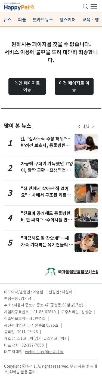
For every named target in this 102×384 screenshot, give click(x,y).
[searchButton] (85, 6)
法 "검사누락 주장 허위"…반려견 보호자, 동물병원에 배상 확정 (45, 145)
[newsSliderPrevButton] (79, 126)
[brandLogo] (19, 6)
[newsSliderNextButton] (93, 126)
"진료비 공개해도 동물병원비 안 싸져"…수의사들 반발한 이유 (46, 220)
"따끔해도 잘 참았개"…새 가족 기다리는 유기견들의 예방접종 (47, 244)
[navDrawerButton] (94, 6)
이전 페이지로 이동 (74, 86)
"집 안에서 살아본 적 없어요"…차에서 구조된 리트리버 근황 (46, 195)
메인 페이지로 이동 (27, 86)
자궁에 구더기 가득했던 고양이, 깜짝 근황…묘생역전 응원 (47, 170)
